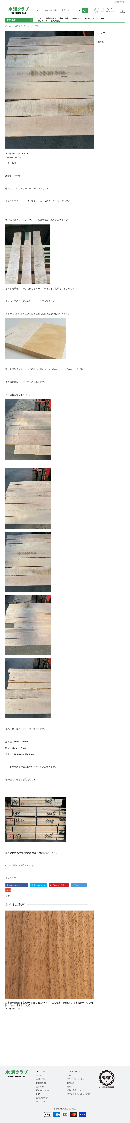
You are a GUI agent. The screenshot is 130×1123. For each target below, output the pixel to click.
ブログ (101, 37)
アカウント (120, 2)
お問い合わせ (42, 1098)
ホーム (39, 1075)
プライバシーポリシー (76, 1079)
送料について (72, 1075)
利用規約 (71, 1083)
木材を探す (41, 1079)
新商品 (101, 42)
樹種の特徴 (41, 1083)
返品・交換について (75, 1090)
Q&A (38, 1094)
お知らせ (40, 1086)
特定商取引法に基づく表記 (78, 1094)
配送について (72, 1086)
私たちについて (43, 1090)
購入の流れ (41, 1101)
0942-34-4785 (107, 11)
